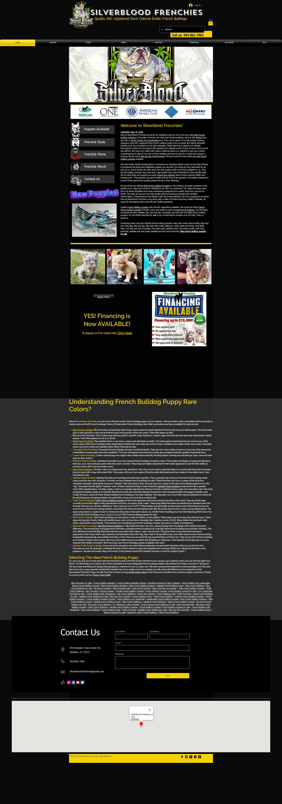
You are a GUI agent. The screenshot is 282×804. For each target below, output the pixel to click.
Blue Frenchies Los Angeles (164, 588)
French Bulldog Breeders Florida (131, 583)
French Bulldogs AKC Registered (101, 594)
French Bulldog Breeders (104, 583)
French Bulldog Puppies (156, 591)
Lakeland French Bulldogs (154, 602)
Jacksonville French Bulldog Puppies (163, 599)
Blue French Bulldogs (195, 586)
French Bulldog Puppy (142, 597)
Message (119, 654)
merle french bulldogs (184, 210)
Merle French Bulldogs (169, 613)
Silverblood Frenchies (146, 12)
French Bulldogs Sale (166, 594)
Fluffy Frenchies (184, 594)
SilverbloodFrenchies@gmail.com (87, 672)
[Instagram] (68, 682)
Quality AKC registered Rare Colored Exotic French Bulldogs (140, 19)
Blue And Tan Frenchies (120, 597)
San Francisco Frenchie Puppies (100, 591)
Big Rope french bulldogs (110, 526)
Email (117, 643)
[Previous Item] (74, 74)
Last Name (154, 631)
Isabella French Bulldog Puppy (170, 586)
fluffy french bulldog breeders (157, 186)
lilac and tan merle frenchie (153, 157)
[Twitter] (82, 682)
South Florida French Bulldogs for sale (158, 605)
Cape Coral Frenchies (141, 588)
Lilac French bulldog (82, 469)
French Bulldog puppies (137, 207)
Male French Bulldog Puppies (192, 588)
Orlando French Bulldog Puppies (189, 597)
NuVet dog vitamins (166, 175)
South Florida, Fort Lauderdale (144, 140)
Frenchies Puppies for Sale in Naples (164, 583)
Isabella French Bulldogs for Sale (94, 597)
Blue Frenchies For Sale (81, 583)
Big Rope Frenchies (102, 588)
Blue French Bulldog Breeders (114, 586)
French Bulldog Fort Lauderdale (196, 583)
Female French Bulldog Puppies (130, 591)
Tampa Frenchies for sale (114, 613)
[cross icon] (182, 756)
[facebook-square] (190, 756)
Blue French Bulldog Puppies (142, 586)
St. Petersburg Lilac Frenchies (126, 605)
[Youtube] (78, 682)
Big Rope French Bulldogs (99, 605)
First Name (120, 631)
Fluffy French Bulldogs (98, 607)
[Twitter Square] (199, 756)
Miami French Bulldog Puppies (181, 602)
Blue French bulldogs (83, 430)
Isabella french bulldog (168, 486)
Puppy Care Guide (101, 575)
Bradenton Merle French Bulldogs (142, 613)
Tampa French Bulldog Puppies (85, 586)
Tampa (199, 138)
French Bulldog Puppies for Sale (182, 591)
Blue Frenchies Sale (121, 588)
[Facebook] (73, 682)
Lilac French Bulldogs (126, 594)
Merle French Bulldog (163, 597)
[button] (210, 22)
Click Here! (124, 333)
